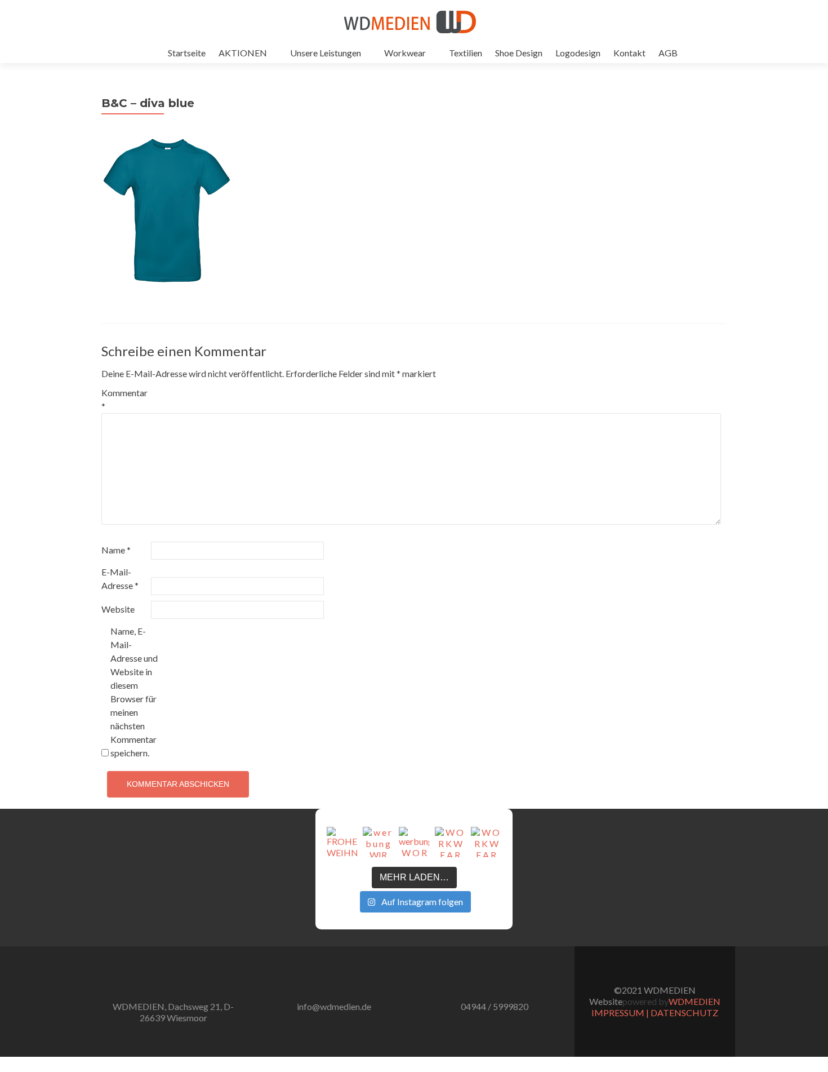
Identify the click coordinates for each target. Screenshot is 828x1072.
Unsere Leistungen (325, 52)
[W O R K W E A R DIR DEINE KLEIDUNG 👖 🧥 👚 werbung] (450, 842)
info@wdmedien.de (334, 1006)
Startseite (187, 52)
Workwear (405, 52)
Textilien (465, 52)
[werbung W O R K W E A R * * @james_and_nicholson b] (414, 842)
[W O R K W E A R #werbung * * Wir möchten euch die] (486, 842)
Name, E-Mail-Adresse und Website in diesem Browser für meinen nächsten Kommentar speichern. (134, 692)
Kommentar (124, 399)
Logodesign (577, 52)
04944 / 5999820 (494, 1006)
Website (118, 609)
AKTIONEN (243, 52)
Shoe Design (518, 52)
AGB (668, 52)
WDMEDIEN (694, 1001)
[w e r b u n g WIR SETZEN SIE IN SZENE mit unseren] (378, 842)
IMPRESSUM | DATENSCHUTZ (654, 1012)
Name (116, 549)
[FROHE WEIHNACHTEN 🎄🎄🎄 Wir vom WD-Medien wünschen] (342, 842)
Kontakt (629, 52)
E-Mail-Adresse (120, 578)
